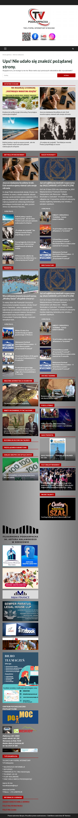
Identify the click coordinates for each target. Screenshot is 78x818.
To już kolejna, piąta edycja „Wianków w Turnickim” (45, 230)
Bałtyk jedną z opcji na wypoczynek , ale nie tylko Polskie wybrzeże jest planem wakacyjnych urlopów (20, 128)
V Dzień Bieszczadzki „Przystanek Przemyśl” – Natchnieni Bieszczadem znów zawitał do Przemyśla (45, 242)
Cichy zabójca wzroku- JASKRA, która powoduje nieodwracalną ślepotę (58, 390)
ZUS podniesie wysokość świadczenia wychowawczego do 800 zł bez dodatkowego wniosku (18, 475)
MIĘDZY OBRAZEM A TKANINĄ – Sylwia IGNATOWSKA (45, 217)
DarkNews (51, 816)
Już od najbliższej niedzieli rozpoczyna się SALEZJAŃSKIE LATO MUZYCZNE (58, 169)
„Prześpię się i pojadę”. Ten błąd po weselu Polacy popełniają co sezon (58, 128)
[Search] (73, 49)
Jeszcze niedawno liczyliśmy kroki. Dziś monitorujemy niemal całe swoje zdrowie (58, 98)
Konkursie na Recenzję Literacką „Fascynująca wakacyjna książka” (20, 98)
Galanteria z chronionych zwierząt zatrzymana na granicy (20, 395)
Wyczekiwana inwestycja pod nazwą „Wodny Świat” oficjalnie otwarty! (20, 282)
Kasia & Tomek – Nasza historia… (58, 420)
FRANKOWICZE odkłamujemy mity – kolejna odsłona (20, 425)
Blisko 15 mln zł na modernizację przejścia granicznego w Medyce (8, 333)
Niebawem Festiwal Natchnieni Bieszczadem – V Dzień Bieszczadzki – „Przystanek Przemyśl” (8, 345)
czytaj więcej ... (9, 211)
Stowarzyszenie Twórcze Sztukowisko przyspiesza (58, 479)
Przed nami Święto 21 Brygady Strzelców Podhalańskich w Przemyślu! (8, 358)
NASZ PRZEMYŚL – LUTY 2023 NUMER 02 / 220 (58, 449)
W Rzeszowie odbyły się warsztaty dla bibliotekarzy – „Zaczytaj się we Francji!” (8, 258)
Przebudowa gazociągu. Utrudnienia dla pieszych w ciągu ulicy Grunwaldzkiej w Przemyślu (8, 371)
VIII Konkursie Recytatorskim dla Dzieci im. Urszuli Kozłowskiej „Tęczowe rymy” (58, 509)
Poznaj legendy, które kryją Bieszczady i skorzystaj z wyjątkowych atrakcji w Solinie (8, 245)
